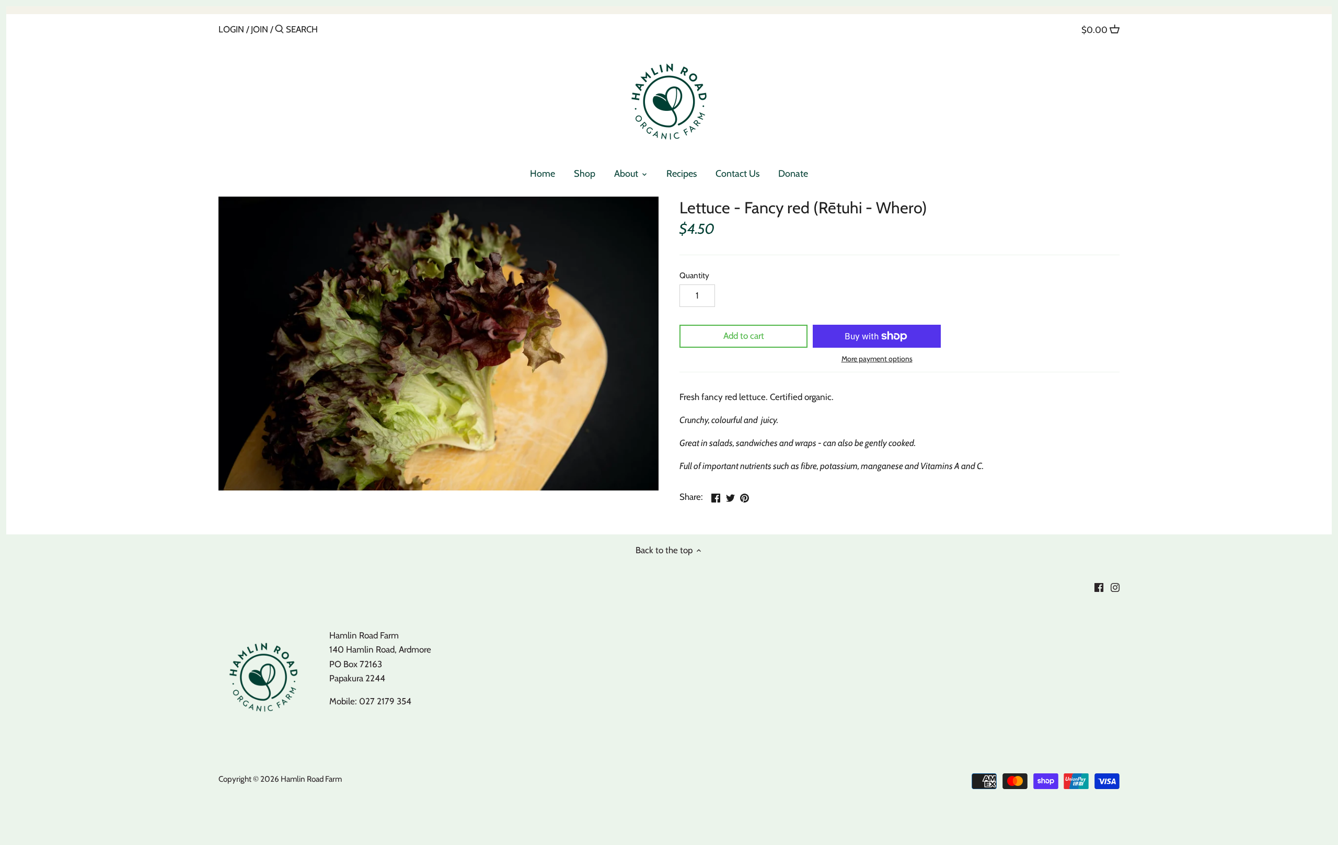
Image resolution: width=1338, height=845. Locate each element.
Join (259, 29)
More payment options (877, 359)
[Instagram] (1115, 586)
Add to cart (743, 335)
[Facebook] (1098, 586)
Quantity (694, 275)
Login (231, 29)
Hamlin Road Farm (311, 779)
